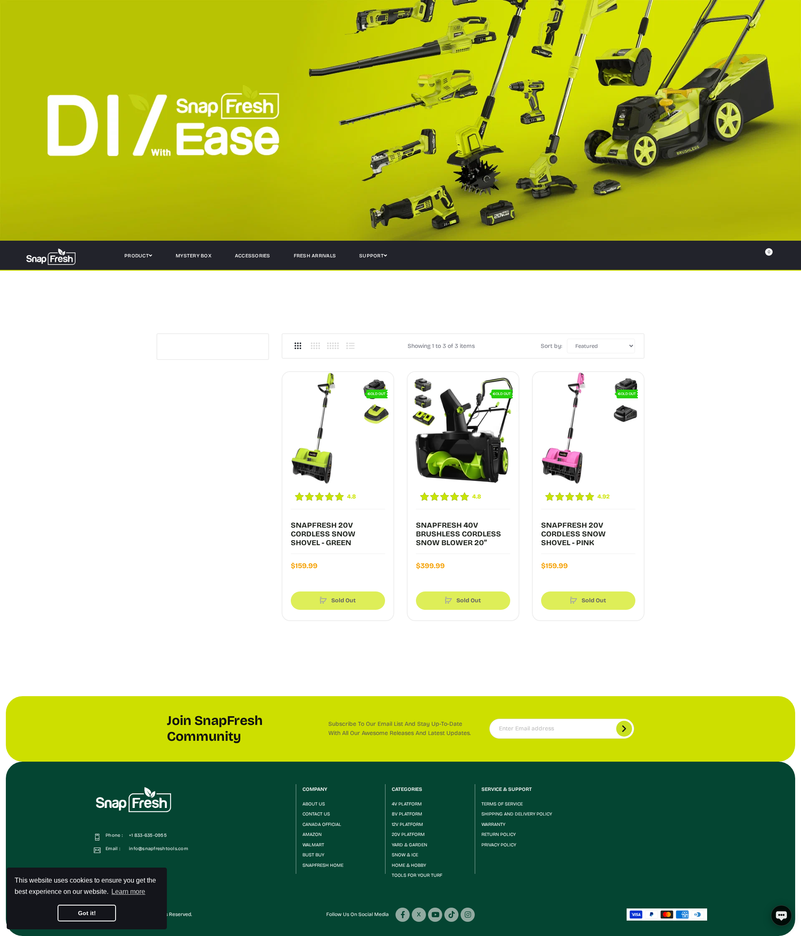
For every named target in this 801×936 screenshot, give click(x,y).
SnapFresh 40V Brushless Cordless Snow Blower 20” (458, 534)
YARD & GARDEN (409, 845)
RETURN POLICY (498, 834)
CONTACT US (316, 814)
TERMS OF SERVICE (502, 804)
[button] (340, 789)
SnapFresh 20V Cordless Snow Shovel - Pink (573, 534)
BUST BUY (313, 855)
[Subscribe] (624, 729)
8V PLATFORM (407, 814)
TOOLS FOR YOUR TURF (417, 875)
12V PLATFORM (407, 824)
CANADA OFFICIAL (321, 824)
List (350, 346)
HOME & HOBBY (409, 865)
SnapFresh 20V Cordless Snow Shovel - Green (323, 534)
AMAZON (312, 834)
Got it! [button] (87, 913)
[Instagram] (468, 915)
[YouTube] (435, 915)
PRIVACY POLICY (498, 845)
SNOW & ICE (405, 855)
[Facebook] (402, 915)
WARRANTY (493, 824)
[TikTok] (451, 915)
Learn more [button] (128, 891)
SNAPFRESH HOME (322, 865)
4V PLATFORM (407, 804)
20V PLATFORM (408, 834)
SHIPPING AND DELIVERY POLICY (516, 814)
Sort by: (551, 346)
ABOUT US (313, 804)
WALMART (313, 845)
